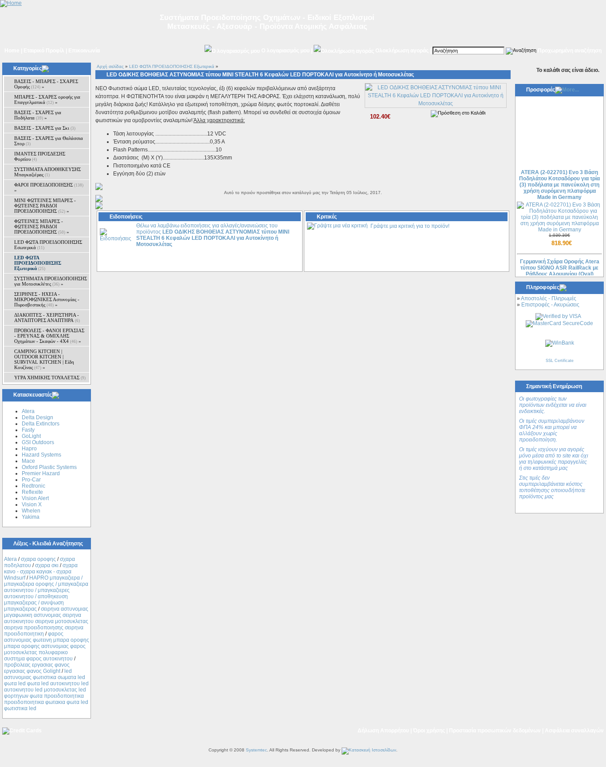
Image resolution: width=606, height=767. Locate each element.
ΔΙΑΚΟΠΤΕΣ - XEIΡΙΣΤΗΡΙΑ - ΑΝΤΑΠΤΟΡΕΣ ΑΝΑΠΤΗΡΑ (47, 317)
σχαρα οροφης (38, 559)
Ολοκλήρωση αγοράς (402, 51)
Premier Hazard (41, 473)
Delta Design (37, 417)
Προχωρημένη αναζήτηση (570, 51)
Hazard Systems (41, 455)
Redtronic (33, 486)
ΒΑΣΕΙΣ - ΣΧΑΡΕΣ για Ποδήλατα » (37, 115)
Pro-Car (31, 480)
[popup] (435, 103)
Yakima (30, 517)
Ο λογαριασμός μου (285, 51)
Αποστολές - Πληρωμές (548, 298)
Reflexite (32, 492)
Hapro (29, 448)
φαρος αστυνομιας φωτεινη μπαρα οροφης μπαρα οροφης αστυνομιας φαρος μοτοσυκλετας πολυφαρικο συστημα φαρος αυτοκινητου (46, 646)
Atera (28, 411)
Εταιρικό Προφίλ (44, 51)
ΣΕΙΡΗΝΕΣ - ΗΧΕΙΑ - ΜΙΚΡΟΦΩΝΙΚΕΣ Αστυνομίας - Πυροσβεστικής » (46, 299)
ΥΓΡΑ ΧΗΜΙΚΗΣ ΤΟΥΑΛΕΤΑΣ (50, 377)
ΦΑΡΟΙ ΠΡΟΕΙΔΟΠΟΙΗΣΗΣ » (48, 187)
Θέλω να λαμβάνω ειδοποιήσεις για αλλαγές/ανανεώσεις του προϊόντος (212, 235)
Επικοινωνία (84, 51)
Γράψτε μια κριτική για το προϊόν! (409, 226)
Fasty (28, 430)
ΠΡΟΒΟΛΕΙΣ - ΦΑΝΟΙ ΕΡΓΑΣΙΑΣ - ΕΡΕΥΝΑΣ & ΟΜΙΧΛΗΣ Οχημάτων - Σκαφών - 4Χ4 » (49, 336)
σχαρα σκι (47, 565)
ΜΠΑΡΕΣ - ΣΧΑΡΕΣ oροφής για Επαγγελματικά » (47, 99)
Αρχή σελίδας (110, 66)
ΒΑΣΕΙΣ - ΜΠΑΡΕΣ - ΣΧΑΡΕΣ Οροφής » (46, 84)
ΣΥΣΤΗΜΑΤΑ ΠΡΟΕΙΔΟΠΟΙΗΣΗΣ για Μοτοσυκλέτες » (50, 281)
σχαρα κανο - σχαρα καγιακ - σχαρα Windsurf (41, 571)
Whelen (31, 511)
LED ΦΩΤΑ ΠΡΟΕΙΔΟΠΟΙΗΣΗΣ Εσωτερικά (48, 244)
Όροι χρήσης (429, 730)
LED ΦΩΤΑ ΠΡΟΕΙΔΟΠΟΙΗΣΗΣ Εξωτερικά (171, 66)
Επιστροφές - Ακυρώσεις (550, 305)
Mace (28, 461)
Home (12, 51)
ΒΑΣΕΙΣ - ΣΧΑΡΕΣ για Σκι (44, 128)
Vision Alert (35, 498)
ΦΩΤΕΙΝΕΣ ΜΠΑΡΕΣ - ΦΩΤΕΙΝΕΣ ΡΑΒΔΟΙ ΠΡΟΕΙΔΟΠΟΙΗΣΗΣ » (41, 226)
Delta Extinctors (40, 424)
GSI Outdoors (38, 442)
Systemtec (256, 749)
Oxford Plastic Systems (49, 467)
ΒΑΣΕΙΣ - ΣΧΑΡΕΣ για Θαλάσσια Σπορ (48, 140)
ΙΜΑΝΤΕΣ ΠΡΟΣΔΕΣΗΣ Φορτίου (39, 156)
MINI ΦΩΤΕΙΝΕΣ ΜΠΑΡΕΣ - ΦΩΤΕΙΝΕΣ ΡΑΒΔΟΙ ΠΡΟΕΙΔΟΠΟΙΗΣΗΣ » (45, 206)
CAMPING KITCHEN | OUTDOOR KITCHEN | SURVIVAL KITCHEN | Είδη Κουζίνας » (44, 359)
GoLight (31, 436)
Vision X (32, 504)
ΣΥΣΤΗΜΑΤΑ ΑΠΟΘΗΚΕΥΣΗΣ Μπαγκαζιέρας (47, 172)
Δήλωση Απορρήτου (383, 730)
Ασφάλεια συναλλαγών (574, 730)
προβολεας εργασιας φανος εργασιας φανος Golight (37, 668)
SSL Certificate (560, 360)
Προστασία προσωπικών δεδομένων (495, 730)
